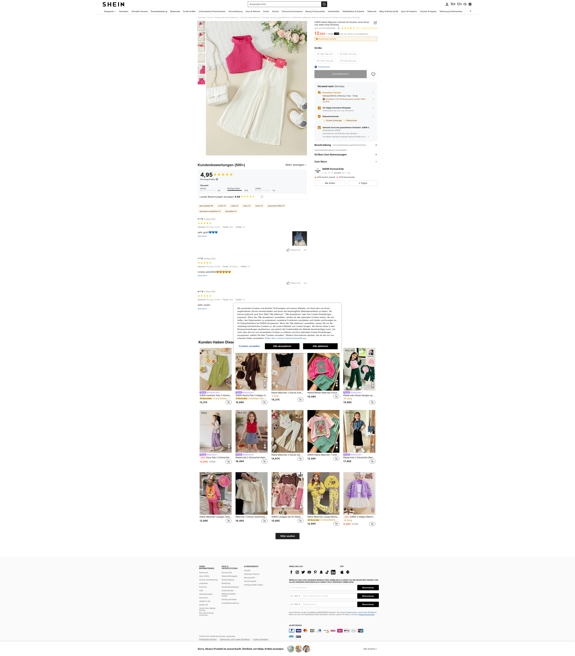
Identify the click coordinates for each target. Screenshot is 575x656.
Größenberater (228, 591)
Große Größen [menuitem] (189, 11)
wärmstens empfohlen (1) (209, 211)
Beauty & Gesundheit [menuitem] (315, 11)
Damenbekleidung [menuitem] (159, 11)
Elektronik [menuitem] (371, 11)
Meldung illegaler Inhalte (229, 595)
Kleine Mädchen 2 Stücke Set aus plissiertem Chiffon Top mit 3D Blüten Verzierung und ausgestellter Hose (287, 455)
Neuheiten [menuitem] (123, 11)
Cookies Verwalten (260, 639)
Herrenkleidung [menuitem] (236, 11)
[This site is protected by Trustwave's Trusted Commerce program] (291, 636)
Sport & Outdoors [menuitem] (409, 11)
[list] (313, 572)
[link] (452, 4)
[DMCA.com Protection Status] (298, 636)
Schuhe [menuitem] (275, 11)
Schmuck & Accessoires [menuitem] (292, 11)
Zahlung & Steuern (251, 574)
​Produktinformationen (230, 603)
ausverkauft (340, 74)
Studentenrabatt (205, 594)
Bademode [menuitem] (175, 11)
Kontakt (247, 570)
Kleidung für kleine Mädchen (227, 17)
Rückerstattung (228, 580)
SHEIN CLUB (204, 601)
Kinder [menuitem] (266, 11)
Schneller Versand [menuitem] (139, 11)
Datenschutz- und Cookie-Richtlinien (362, 612)
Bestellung (226, 583)
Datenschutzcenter (366, 614)
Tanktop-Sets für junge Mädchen (276, 17)
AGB (201, 591)
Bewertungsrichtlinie (207, 179)
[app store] (342, 573)
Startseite (202, 17)
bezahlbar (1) (231, 211)
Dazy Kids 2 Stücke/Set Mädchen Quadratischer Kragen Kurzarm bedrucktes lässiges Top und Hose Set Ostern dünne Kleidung (216, 457)
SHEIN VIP (203, 605)
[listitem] (215, 376)
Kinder (210, 17)
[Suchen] (324, 4)
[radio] (324, 54)
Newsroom (203, 598)
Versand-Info (227, 573)
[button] (465, 4)
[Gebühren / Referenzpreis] (326, 34)
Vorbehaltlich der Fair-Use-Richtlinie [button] (338, 110)
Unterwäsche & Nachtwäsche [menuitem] (212, 11)
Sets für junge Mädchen (250, 17)
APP (342, 567)
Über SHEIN (204, 576)
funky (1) (259, 206)
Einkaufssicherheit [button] (331, 116)
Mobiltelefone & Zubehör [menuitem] (353, 11)
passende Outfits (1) (276, 206)
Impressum (203, 573)
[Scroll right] (470, 11)
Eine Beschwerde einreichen (206, 614)
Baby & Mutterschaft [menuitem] (388, 11)
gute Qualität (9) (206, 206)
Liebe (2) (234, 206)
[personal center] (447, 4)
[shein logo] (113, 4)
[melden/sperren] (305, 250)
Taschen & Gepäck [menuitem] (428, 11)
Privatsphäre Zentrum (208, 639)
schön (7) (222, 206)
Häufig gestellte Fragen (253, 585)
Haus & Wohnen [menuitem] (253, 11)
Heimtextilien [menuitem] (334, 11)
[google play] (348, 573)
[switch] (261, 196)
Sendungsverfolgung (230, 587)
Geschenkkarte (250, 581)
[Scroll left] (467, 11)
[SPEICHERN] (373, 74)
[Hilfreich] (288, 250)
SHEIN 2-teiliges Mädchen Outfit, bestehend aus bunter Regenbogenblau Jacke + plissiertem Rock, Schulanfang (359, 517)
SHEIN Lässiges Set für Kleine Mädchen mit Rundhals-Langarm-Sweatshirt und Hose (287, 517)
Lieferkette (203, 583)
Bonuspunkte (249, 578)
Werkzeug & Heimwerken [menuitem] (450, 11)
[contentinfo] (334, 630)
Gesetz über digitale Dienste (207, 609)
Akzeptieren (295, 626)
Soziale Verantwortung (208, 580)
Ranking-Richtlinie (229, 600)
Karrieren (203, 587)
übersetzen (202, 236)
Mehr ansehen (287, 536)
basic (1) (246, 206)
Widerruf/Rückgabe (229, 576)
